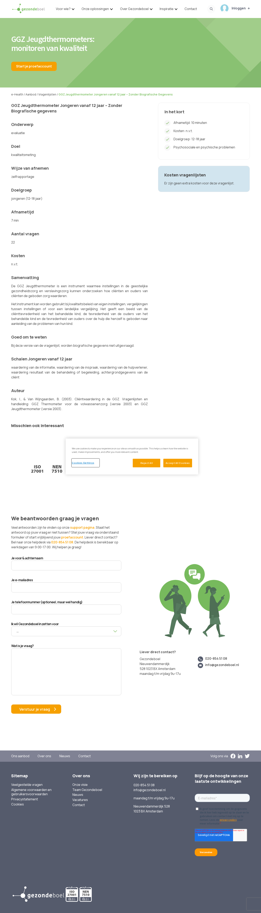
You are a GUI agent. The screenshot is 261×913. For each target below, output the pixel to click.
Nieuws (64, 756)
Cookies (17, 804)
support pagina (82, 527)
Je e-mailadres (22, 580)
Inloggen (239, 8)
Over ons (44, 756)
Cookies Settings (83, 462)
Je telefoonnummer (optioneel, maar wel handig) (47, 602)
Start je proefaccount (34, 66)
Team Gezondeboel (87, 790)
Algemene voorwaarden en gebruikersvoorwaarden (31, 792)
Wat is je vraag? (22, 646)
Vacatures (80, 800)
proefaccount (72, 537)
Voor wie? (63, 9)
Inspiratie (167, 9)
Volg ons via (219, 756)
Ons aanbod (20, 756)
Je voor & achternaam (27, 558)
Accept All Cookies (178, 462)
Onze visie (80, 785)
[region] (132, 456)
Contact (191, 9)
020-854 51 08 (62, 542)
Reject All (146, 462)
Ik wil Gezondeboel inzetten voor (35, 624)
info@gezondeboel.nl (222, 665)
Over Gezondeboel (134, 9)
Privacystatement (24, 799)
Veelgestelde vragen (27, 785)
